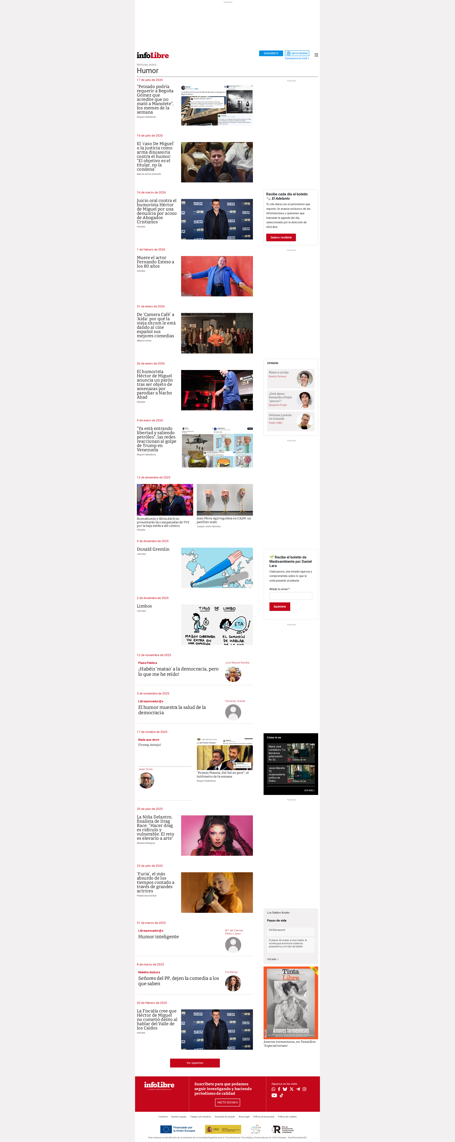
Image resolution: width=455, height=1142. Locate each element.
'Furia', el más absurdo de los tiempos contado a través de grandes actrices (156, 882)
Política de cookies (287, 1117)
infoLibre (141, 226)
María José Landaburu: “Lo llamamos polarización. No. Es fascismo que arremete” (277, 753)
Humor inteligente (158, 936)
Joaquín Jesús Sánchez (209, 526)
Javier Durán (145, 769)
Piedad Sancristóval (146, 896)
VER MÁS (309, 790)
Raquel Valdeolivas (146, 117)
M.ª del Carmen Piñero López (234, 932)
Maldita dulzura (149, 972)
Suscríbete (271, 53)
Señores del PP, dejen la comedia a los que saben (178, 981)
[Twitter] (292, 1089)
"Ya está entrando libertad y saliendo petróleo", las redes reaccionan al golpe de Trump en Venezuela (156, 439)
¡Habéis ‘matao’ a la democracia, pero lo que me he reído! (178, 671)
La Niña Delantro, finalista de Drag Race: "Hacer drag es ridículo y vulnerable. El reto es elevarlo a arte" (155, 827)
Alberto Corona (144, 340)
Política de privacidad (263, 1117)
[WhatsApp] (273, 1089)
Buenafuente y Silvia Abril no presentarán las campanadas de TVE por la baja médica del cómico (163, 522)
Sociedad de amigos (225, 1117)
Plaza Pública (147, 663)
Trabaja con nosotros (200, 1117)
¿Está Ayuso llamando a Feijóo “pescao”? (280, 397)
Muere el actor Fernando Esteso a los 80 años (155, 262)
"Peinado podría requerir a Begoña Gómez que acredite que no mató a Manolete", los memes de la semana (155, 99)
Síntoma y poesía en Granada (280, 416)
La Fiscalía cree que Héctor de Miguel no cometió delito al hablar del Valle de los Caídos (157, 1019)
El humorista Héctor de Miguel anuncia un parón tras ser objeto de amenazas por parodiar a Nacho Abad (155, 384)
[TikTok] (281, 1096)
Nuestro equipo (178, 1117)
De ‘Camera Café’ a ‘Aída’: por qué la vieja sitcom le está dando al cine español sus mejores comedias (156, 325)
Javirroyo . (142, 554)
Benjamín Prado (278, 405)
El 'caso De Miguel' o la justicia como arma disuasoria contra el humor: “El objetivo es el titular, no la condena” (155, 156)
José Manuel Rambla (237, 662)
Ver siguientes (195, 1062)
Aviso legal (244, 1117)
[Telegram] (298, 1089)
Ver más (272, 959)
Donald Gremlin (153, 549)
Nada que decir (148, 739)
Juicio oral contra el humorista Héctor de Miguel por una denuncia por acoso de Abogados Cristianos (157, 211)
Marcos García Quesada (149, 174)
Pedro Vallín (275, 422)
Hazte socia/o (227, 1102)
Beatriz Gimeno (277, 376)
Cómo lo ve (274, 737)
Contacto (163, 1117)
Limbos (144, 606)
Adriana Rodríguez (146, 843)
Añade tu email (279, 589)
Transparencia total (296, 58)
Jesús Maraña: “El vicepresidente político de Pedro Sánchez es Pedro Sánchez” (277, 774)
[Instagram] (304, 1089)
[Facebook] (279, 1089)
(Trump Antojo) (149, 745)
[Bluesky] (285, 1089)
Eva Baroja (231, 972)
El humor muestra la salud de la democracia (172, 710)
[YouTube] (274, 1096)
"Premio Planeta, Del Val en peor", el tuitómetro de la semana (223, 774)
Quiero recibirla (281, 237)
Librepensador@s (150, 701)
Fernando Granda (235, 701)
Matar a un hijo (279, 372)
